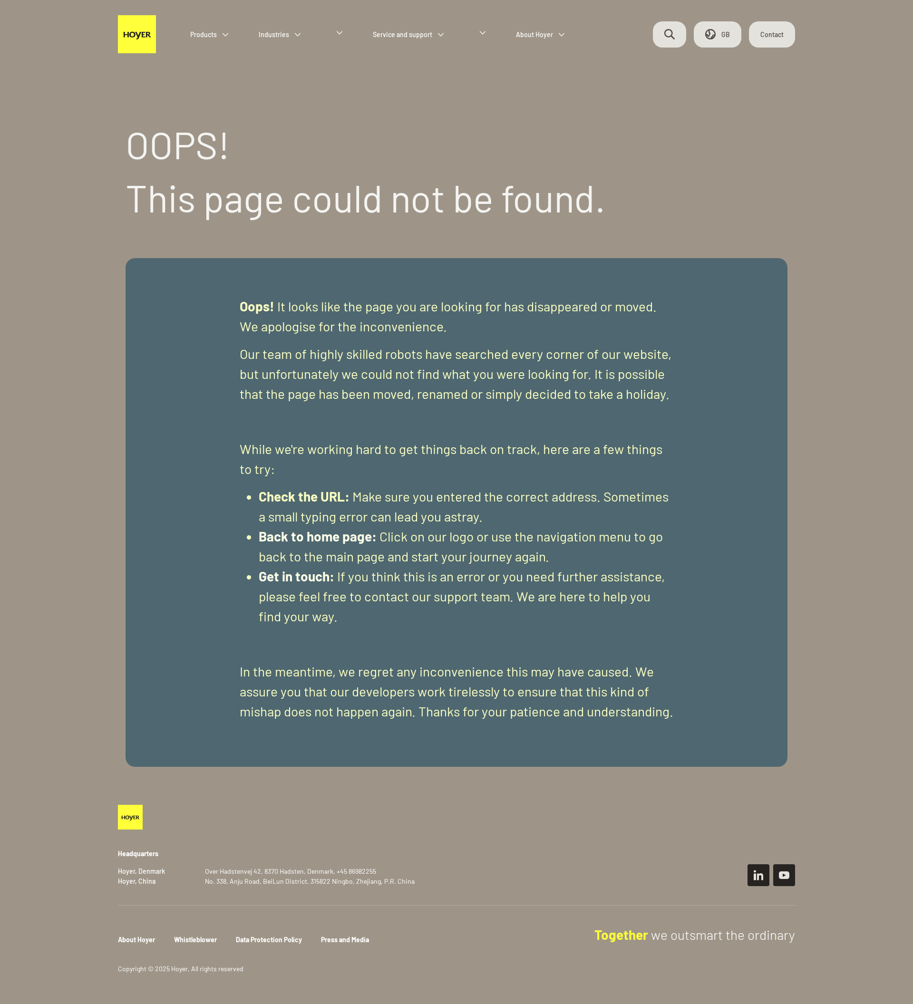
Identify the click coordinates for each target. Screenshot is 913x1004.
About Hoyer (534, 34)
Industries (274, 34)
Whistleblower (195, 940)
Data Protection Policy (269, 940)
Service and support (402, 34)
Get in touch (294, 576)
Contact (772, 34)
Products (203, 34)
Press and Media (345, 940)
